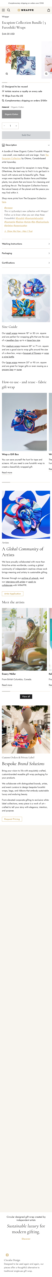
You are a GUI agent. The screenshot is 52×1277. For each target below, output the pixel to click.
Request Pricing (12, 819)
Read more (7, 472)
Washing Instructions (12, 243)
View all (26, 696)
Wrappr (5, 16)
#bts (33, 221)
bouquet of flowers (32, 353)
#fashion (19, 221)
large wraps (11, 362)
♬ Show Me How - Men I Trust (18, 231)
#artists (27, 221)
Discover (26, 1238)
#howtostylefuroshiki (34, 218)
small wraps (11, 333)
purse (19, 369)
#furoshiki (20, 218)
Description (11, 145)
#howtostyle (9, 221)
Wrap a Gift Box (10, 454)
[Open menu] (2, 10)
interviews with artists (15, 581)
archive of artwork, (30, 578)
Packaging (7, 253)
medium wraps (13, 346)
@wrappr (8, 207)
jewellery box (12, 340)
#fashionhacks (42, 221)
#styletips (8, 225)
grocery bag (7, 369)
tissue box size (33, 340)
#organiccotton (20, 225)
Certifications (8, 262)
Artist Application (12, 593)
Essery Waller (9, 673)
